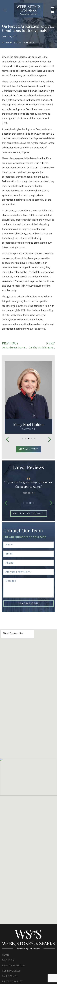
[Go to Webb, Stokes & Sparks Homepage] (28, 939)
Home (6, 955)
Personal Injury (14, 965)
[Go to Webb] (28, 10)
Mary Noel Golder (28, 424)
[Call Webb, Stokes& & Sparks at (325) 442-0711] (52, 10)
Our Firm (8, 960)
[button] (7, 439)
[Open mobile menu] (4, 10)
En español (10, 976)
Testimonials (11, 971)
